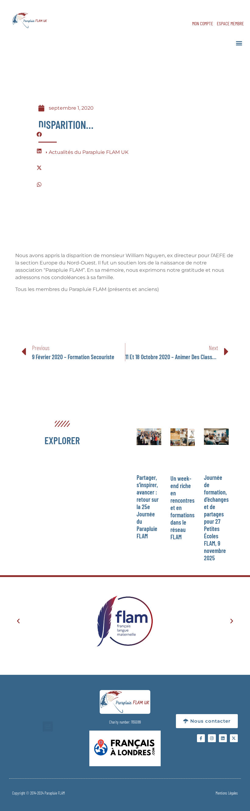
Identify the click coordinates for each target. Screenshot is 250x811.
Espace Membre (230, 23)
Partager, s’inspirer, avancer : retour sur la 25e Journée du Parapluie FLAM (148, 507)
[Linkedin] (223, 738)
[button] (239, 43)
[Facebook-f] (201, 738)
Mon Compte (202, 23)
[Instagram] (212, 738)
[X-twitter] (234, 738)
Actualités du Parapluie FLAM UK (88, 152)
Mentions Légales (227, 793)
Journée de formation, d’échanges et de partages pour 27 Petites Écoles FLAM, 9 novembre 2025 (216, 517)
